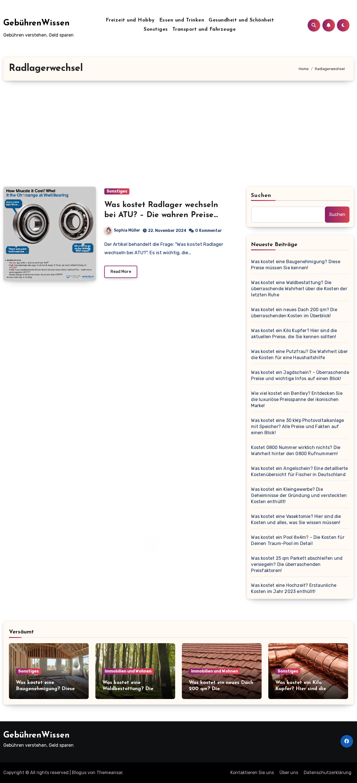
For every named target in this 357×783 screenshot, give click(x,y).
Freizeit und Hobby (130, 20)
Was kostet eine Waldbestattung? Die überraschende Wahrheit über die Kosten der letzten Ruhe (299, 288)
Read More (120, 271)
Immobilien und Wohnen (128, 671)
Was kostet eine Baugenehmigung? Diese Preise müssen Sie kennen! (295, 264)
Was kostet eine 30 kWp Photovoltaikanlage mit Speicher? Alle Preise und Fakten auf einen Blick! (297, 426)
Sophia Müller (127, 230)
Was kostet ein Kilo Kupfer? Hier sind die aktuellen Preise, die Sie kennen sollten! (294, 333)
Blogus (79, 772)
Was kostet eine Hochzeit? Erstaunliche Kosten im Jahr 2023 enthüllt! (293, 588)
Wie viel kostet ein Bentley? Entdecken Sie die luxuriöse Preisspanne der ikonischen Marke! (296, 399)
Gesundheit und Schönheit (241, 20)
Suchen (261, 195)
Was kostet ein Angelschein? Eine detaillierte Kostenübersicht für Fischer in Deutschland (299, 471)
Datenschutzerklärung (327, 772)
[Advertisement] (178, 134)
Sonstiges (156, 29)
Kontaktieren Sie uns (252, 772)
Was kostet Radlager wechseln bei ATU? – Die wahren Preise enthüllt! (161, 215)
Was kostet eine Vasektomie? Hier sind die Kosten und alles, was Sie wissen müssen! (296, 519)
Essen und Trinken (181, 20)
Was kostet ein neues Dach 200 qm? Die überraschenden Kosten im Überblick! (294, 312)
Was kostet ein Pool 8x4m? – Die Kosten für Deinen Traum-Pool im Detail (297, 540)
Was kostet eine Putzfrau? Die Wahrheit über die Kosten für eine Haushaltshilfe (299, 354)
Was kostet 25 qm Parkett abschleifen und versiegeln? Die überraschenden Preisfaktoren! (296, 564)
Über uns (288, 772)
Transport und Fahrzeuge (204, 29)
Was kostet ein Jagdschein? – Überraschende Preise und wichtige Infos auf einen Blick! (300, 375)
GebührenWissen (36, 23)
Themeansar (109, 772)
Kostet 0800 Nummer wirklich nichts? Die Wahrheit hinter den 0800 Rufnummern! (295, 450)
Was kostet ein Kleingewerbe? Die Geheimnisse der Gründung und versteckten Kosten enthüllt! (299, 495)
